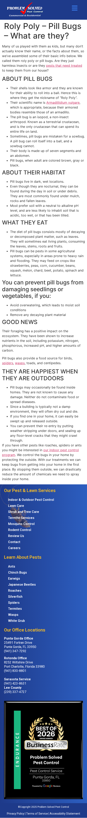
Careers (14, 548)
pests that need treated (64, 66)
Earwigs (14, 578)
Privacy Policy (15, 813)
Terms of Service (37, 813)
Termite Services (21, 518)
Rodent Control (19, 530)
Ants (11, 566)
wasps (20, 363)
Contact (14, 542)
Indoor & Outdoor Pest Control (31, 500)
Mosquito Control (21, 524)
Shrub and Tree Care (23, 512)
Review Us (16, 536)
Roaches (14, 590)
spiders (7, 363)
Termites (15, 609)
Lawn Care (16, 506)
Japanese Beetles (22, 584)
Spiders (14, 603)
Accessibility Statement (65, 813)
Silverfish (15, 597)
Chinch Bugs (17, 572)
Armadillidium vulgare (63, 102)
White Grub (16, 621)
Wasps (13, 615)
